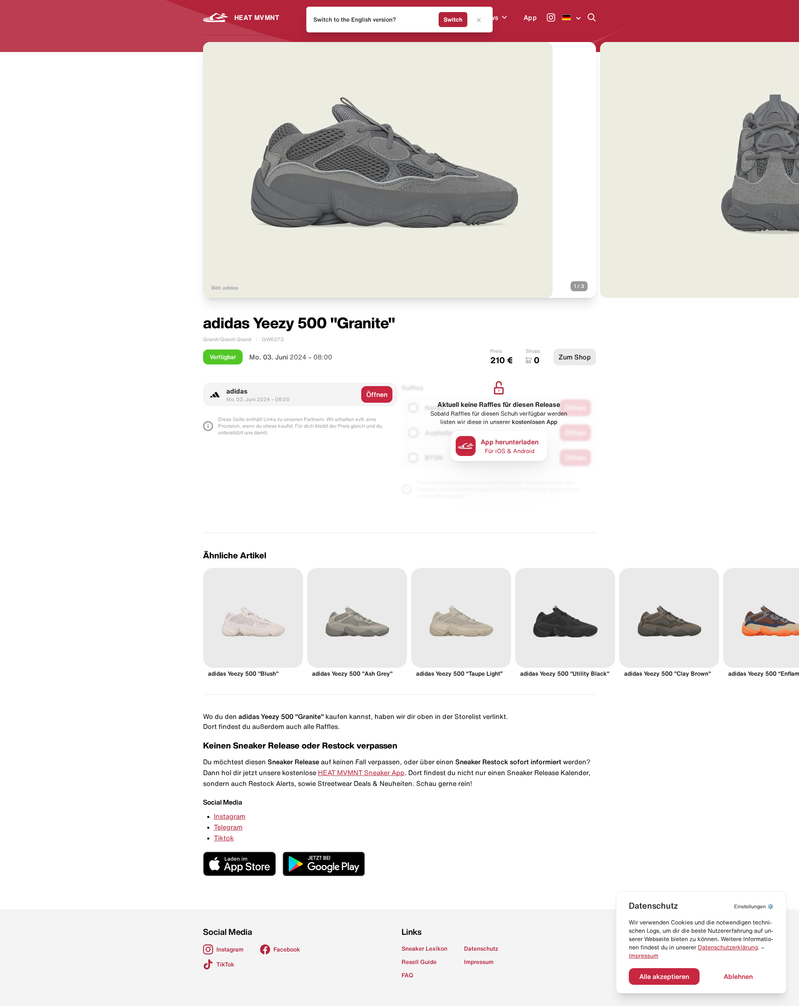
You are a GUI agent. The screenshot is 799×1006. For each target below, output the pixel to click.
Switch (453, 19)
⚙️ (754, 906)
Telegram (228, 827)
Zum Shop (574, 357)
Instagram (230, 816)
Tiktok (224, 838)
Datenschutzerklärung (728, 947)
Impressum (643, 956)
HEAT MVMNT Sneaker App (361, 772)
